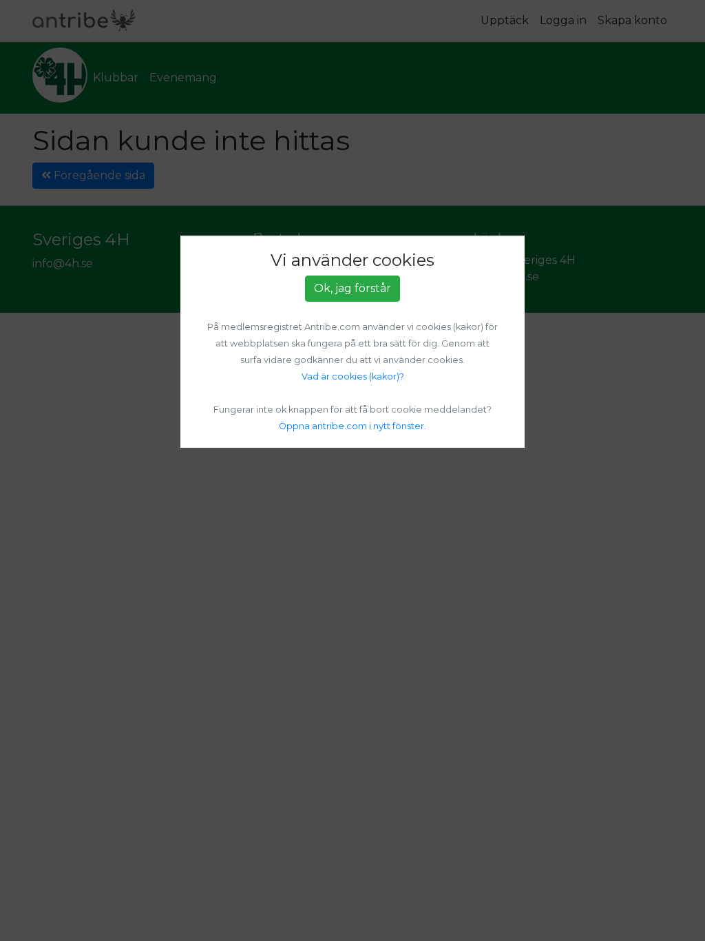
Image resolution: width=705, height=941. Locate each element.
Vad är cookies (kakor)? (353, 376)
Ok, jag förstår (352, 288)
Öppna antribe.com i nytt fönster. (352, 426)
